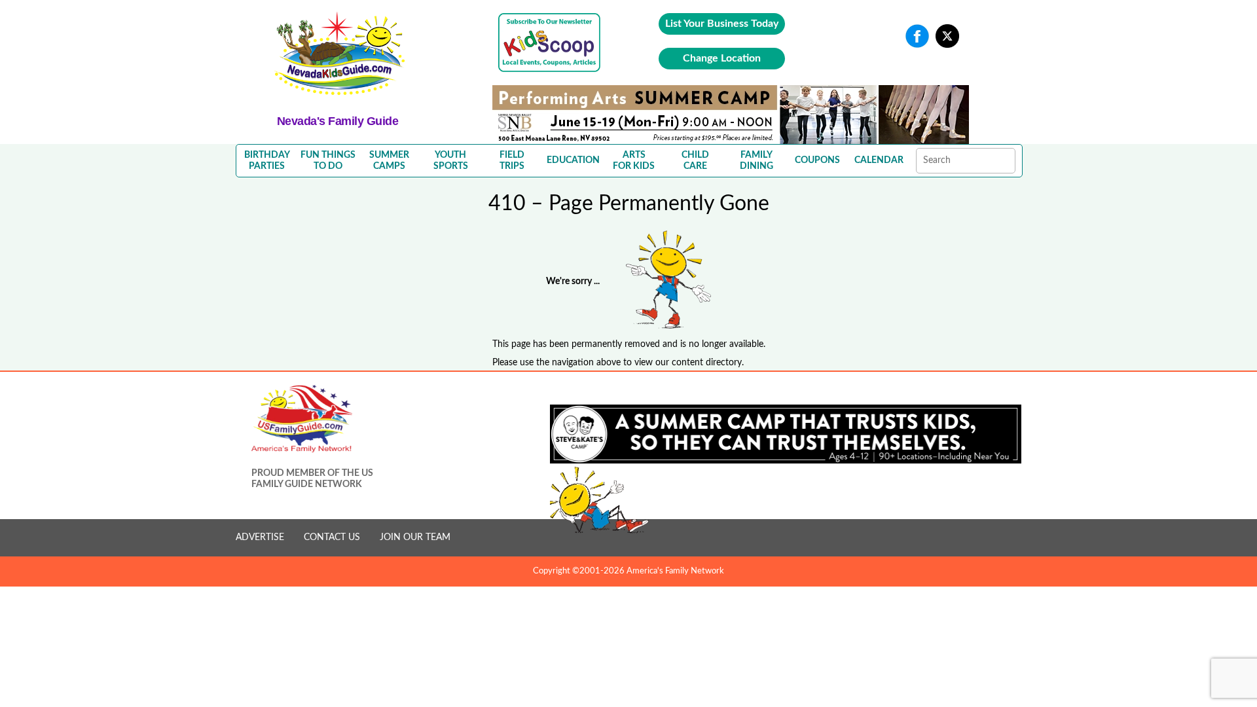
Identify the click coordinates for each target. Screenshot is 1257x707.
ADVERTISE (260, 537)
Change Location (722, 58)
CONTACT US (332, 537)
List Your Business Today (721, 23)
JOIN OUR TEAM (415, 537)
